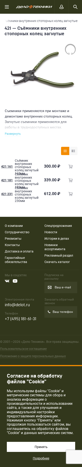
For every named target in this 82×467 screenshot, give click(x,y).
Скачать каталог (57, 262)
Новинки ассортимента (54, 247)
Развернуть (13, 133)
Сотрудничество (17, 232)
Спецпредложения (58, 226)
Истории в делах (56, 238)
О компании (14, 226)
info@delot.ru (17, 305)
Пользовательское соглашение (23, 349)
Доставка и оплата (19, 251)
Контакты (12, 245)
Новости (50, 232)
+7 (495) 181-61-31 (20, 319)
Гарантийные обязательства (16, 260)
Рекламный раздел (58, 255)
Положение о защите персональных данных (33, 356)
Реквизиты (13, 238)
